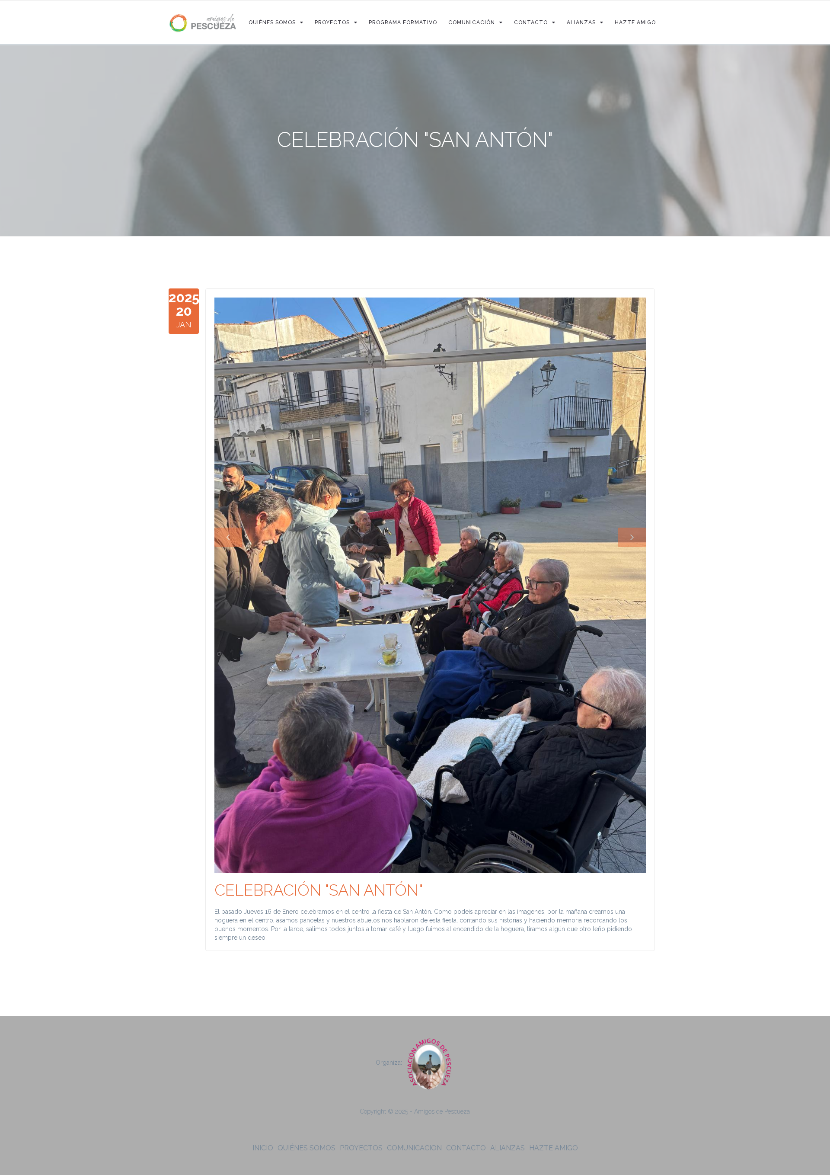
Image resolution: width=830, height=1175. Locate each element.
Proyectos (361, 1148)
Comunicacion (414, 1148)
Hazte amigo (553, 1148)
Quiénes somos (306, 1148)
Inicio (262, 1148)
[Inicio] (203, 22)
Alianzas (507, 1148)
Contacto (466, 1148)
